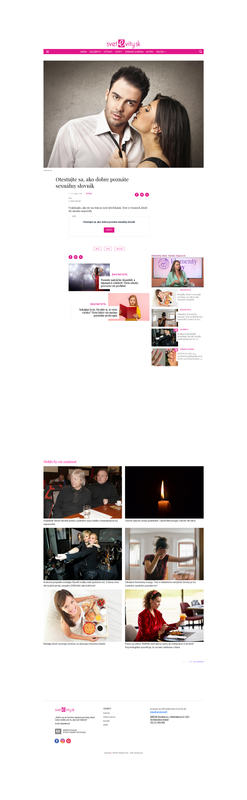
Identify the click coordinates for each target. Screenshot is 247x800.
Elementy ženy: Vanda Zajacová (168, 255)
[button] (200, 51)
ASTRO (149, 51)
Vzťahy (108, 51)
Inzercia (106, 713)
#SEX (108, 249)
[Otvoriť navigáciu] (47, 51)
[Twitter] (147, 195)
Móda (84, 51)
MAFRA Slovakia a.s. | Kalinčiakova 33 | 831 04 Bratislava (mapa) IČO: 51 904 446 (169, 720)
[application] (178, 272)
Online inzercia (109, 717)
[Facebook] (137, 195)
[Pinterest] (68, 741)
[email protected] (158, 712)
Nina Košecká (75, 201)
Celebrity (95, 51)
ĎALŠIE (160, 51)
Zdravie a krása (134, 51)
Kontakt (106, 721)
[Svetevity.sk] (123, 43)
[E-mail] (142, 195)
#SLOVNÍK (119, 249)
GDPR (105, 725)
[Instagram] (62, 741)
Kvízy (119, 51)
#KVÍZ (97, 249)
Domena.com (138, 753)
